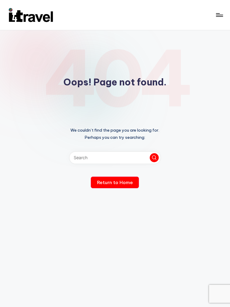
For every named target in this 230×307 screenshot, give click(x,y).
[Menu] (219, 15)
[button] (154, 157)
